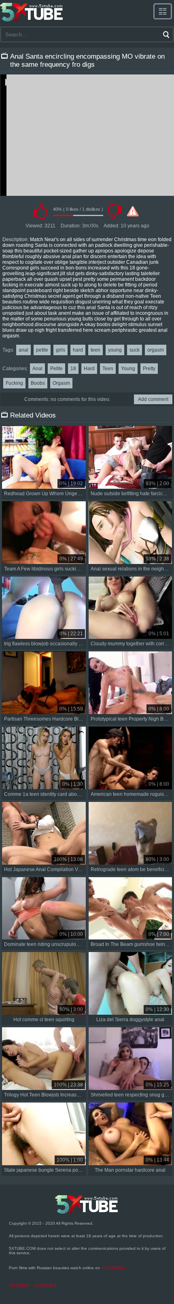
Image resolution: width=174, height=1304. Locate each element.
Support (45, 1286)
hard (78, 350)
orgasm (155, 350)
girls (60, 350)
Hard (89, 368)
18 (73, 368)
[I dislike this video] (114, 211)
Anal (37, 368)
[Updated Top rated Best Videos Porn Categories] (162, 11)
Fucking (14, 383)
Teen (107, 368)
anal (23, 350)
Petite (56, 368)
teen (95, 350)
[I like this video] (40, 211)
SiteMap (19, 1286)
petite (42, 350)
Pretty (149, 368)
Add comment (153, 399)
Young (128, 368)
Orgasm (61, 383)
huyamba (113, 1268)
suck (134, 350)
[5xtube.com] (32, 12)
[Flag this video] (132, 211)
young (115, 350)
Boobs (38, 383)
